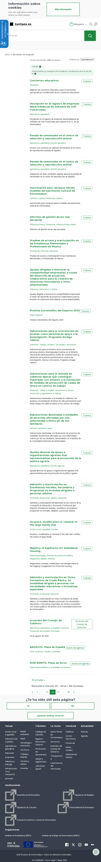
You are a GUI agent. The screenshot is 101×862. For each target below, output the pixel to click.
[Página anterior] (32, 692)
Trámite (87, 81)
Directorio (55, 741)
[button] (78, 24)
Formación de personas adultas (43, 498)
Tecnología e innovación (65, 344)
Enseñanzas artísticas (39, 251)
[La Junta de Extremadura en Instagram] (80, 844)
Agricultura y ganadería (39, 114)
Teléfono (70, 731)
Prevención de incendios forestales (45, 631)
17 (59, 693)
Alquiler (44, 558)
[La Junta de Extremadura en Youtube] (86, 844)
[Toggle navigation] (35, 24)
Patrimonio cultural (54, 198)
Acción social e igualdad (40, 529)
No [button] (72, 705)
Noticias (84, 731)
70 (69, 693)
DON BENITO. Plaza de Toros (48, 663)
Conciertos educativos (44, 81)
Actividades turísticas (59, 628)
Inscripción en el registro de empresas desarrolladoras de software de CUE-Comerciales (54, 107)
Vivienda (51, 558)
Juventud (9, 778)
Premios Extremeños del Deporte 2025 (55, 310)
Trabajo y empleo (46, 344)
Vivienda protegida (38, 555)
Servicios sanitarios (38, 428)
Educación (34, 85)
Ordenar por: (74, 59)
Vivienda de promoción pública (60, 555)
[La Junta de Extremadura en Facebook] (67, 844)
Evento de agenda (75, 647)
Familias (54, 529)
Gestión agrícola (57, 465)
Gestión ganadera (58, 143)
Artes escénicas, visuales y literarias (45, 651)
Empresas (34, 289)
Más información (63, 9)
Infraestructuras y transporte (42, 224)
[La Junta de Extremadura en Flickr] (92, 844)
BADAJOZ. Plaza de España (47, 647)
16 (53, 693)
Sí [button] (28, 705)
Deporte (39, 315)
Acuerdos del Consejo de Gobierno (81, 624)
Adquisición (34, 558)
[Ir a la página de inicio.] (16, 24)
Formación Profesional (39, 594)
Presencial (70, 743)
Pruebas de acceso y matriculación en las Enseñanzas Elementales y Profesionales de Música (54, 243)
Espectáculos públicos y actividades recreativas (50, 667)
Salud (32, 315)
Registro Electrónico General (40, 741)
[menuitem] (27, 733)
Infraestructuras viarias (66, 224)
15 (48, 693)
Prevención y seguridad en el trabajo (45, 393)
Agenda (84, 736)
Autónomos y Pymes (48, 289)
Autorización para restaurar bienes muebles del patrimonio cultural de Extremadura (52, 191)
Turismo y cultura (37, 198)
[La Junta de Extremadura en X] (73, 844)
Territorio (24, 749)
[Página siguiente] (74, 692)
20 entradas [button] (39, 680)
